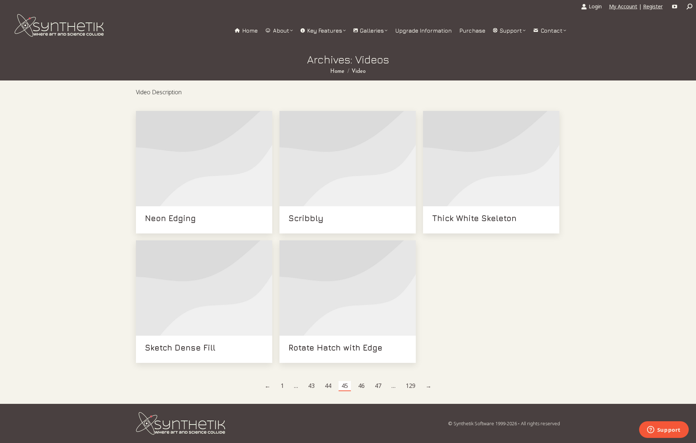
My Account (623, 6)
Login (595, 6)
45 (344, 386)
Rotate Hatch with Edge (335, 347)
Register (653, 6)
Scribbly (306, 218)
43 (311, 386)
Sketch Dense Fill (180, 347)
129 (410, 386)
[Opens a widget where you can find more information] (664, 430)
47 (378, 386)
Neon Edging (170, 218)
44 (328, 386)
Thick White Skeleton (474, 218)
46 (361, 386)
